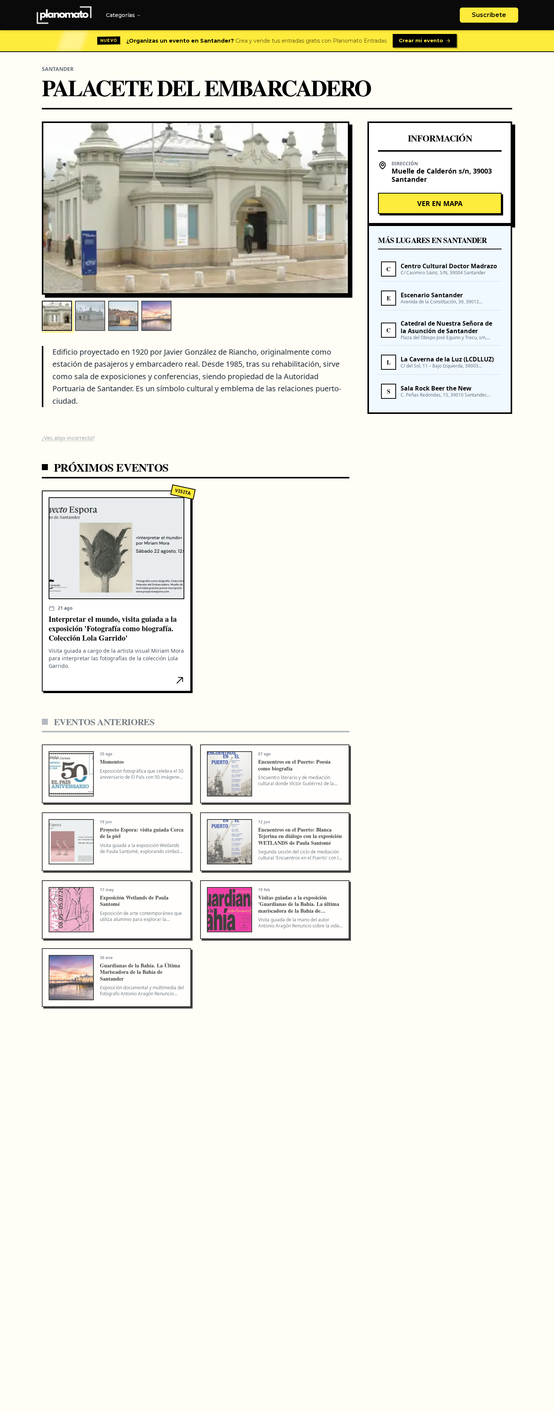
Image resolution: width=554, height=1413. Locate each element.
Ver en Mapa (439, 203)
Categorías (120, 15)
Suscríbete (489, 14)
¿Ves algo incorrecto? (68, 437)
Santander (57, 68)
